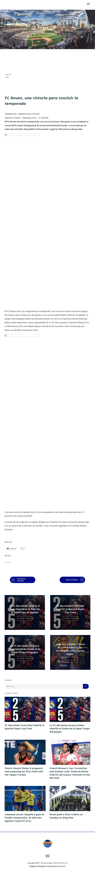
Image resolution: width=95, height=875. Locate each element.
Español (8, 118)
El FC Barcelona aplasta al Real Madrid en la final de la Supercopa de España (25, 609)
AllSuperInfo (61, 866)
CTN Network (63, 863)
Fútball (16, 118)
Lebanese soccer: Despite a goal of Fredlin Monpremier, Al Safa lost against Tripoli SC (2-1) (24, 817)
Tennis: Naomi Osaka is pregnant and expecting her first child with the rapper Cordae (24, 771)
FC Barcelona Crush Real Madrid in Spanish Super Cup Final (70, 609)
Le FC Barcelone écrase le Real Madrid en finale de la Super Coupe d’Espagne (24, 649)
